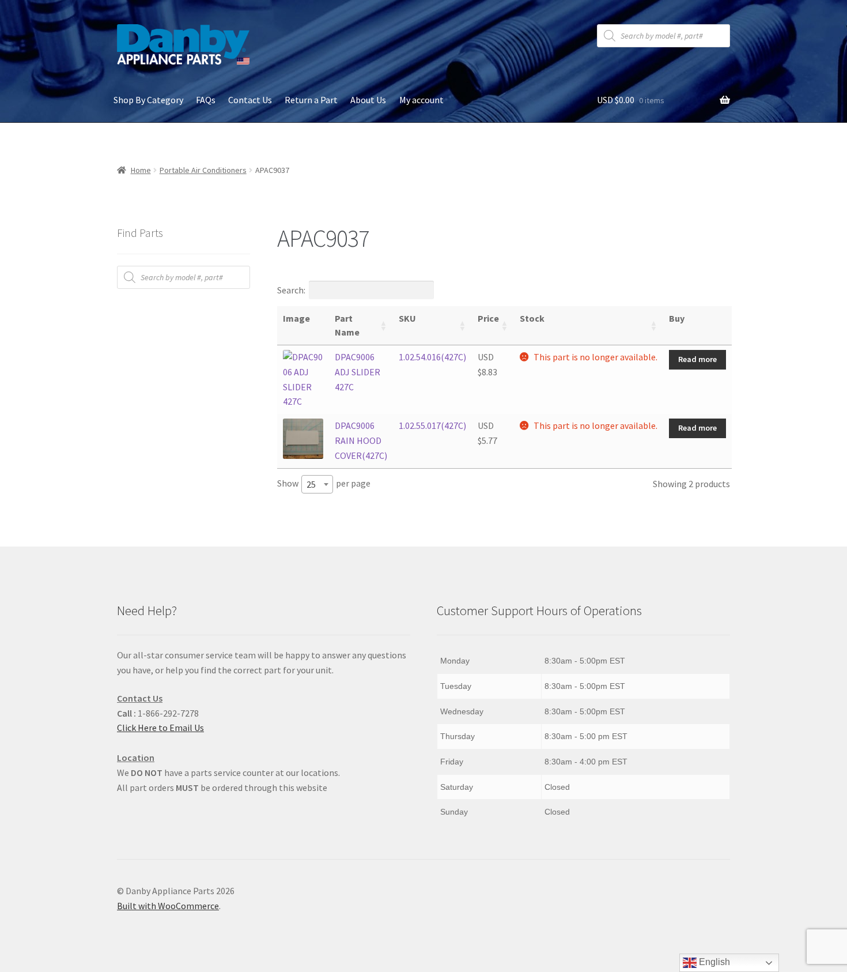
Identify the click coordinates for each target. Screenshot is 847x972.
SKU (407, 318)
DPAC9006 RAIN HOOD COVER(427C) (361, 440)
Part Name (347, 324)
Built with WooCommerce (168, 905)
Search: (291, 290)
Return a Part (311, 100)
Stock (532, 318)
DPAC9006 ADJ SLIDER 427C (357, 372)
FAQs (205, 100)
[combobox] (317, 484)
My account (421, 100)
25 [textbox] (311, 484)
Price (488, 318)
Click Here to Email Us (160, 727)
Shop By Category (148, 100)
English (713, 962)
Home (141, 170)
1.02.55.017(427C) (432, 425)
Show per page (323, 483)
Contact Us (250, 100)
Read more (697, 359)
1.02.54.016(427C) (432, 357)
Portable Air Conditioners (203, 170)
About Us (368, 100)
